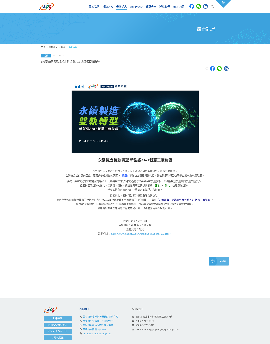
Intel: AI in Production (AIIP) (97, 333)
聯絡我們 (164, 6)
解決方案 (107, 6)
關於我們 (94, 6)
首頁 (43, 47)
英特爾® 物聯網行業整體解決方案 (100, 317)
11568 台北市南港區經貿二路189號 (154, 317)
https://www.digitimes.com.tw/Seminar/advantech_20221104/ (141, 233)
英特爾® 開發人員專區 (94, 329)
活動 (63, 47)
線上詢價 (178, 6)
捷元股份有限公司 (57, 331)
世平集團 (57, 318)
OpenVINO (136, 6)
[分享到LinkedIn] (205, 6)
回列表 (222, 261)
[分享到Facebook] (191, 6)
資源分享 (151, 6)
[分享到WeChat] (198, 6)
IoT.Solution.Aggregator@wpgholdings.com (157, 329)
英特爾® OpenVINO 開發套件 (98, 325)
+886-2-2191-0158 (145, 321)
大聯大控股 (58, 337)
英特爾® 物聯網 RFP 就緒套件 (98, 321)
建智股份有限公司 (57, 325)
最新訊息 (121, 6)
